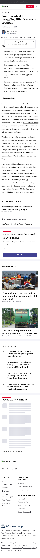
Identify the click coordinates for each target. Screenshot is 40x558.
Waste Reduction (26, 224)
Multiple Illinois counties (13, 51)
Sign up (30, 6)
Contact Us (6, 488)
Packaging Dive (23, 502)
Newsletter (5, 491)
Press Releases (7, 500)
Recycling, (14, 224)
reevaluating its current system (15, 61)
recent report (20, 170)
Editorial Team (7, 484)
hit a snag (19, 116)
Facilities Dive (23, 499)
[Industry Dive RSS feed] (16, 469)
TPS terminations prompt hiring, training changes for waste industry (20, 353)
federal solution (7, 170)
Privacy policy (6, 548)
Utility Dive (21, 509)
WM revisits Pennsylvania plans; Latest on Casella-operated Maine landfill (19, 364)
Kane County (32, 143)
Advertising (22, 483)
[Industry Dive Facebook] (7, 469)
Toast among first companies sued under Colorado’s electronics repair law (20, 386)
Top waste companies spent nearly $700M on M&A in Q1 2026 (19, 332)
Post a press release (16, 451)
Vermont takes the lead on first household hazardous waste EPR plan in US (19, 295)
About (4, 481)
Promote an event (24, 490)
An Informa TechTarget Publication (20, 2)
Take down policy (29, 548)
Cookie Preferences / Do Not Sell (13, 550)
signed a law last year (30, 122)
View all (5, 451)
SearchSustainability (25, 512)
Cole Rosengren (12, 31)
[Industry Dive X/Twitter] (12, 469)
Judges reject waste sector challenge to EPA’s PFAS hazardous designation (19, 375)
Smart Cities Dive (24, 505)
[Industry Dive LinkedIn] (3, 469)
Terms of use (17, 548)
